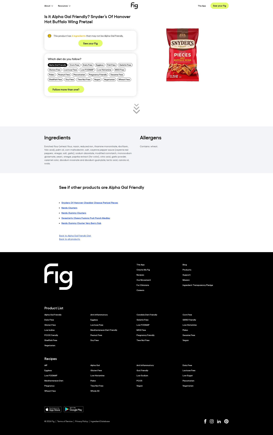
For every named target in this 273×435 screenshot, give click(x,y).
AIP (45, 365)
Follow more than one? (66, 89)
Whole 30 (94, 391)
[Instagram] (212, 421)
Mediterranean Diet (53, 381)
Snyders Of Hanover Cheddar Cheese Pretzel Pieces (89, 202)
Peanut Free (64, 74)
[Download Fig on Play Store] (73, 409)
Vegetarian (109, 79)
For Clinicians (142, 285)
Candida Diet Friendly (146, 315)
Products (187, 270)
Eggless (100, 65)
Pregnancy (49, 386)
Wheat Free (124, 79)
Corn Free (74, 65)
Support (187, 275)
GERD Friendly (189, 320)
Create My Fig (143, 270)
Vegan (97, 79)
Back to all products (69, 239)
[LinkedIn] (219, 421)
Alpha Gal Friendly (57, 65)
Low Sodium (142, 375)
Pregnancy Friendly (98, 74)
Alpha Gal (95, 365)
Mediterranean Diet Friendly (103, 330)
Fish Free (111, 65)
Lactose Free (70, 70)
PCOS (139, 381)
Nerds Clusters (69, 207)
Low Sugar (188, 375)
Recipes (140, 275)
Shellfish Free (55, 79)
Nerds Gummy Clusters (73, 212)
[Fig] (134, 5)
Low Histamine (104, 70)
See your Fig (219, 5)
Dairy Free (87, 65)
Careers (140, 290)
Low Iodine (49, 330)
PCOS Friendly (51, 335)
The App (202, 6)
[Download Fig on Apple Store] (52, 409)
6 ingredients (79, 35)
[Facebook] (205, 421)
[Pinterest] (226, 421)
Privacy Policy (81, 421)
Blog (185, 264)
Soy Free (70, 79)
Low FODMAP (87, 70)
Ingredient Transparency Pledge (198, 285)
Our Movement (143, 280)
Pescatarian (79, 74)
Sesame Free (116, 74)
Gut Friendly (142, 370)
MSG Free (119, 70)
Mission (186, 280)
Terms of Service (65, 421)
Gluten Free (54, 70)
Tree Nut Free (83, 79)
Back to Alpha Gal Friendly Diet (75, 235)
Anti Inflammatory (99, 315)
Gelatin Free (125, 65)
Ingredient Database (100, 421)
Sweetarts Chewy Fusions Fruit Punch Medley (85, 218)
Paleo (51, 74)
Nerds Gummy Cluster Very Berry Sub (81, 223)
